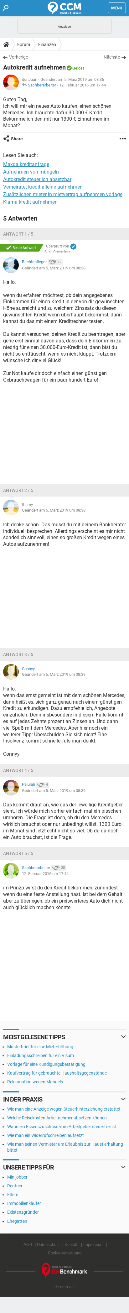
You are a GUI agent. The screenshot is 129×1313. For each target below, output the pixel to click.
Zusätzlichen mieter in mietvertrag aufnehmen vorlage (62, 194)
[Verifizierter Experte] (73, 246)
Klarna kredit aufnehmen (30, 202)
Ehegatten (17, 1221)
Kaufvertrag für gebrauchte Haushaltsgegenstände (57, 1073)
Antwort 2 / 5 (18, 490)
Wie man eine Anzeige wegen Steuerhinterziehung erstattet (64, 1109)
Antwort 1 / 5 (18, 234)
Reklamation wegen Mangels (35, 1081)
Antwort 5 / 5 (18, 853)
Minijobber (17, 1177)
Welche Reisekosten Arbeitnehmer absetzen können (57, 1117)
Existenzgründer (23, 1212)
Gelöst (78, 68)
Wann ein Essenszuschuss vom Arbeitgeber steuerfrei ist (61, 1126)
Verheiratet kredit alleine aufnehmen (43, 187)
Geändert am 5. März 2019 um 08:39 (53, 674)
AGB (27, 1244)
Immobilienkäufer (24, 1203)
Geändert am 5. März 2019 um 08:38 (53, 268)
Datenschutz (48, 1244)
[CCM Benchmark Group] (64, 1270)
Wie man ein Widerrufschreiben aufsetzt (45, 1135)
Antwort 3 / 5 (18, 654)
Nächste (112, 57)
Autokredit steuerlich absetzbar (37, 179)
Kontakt (71, 1244)
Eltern (12, 1194)
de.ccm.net (64, 1286)
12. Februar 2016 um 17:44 (82, 85)
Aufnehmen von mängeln (31, 172)
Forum (23, 44)
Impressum (93, 1244)
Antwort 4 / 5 (18, 770)
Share (17, 138)
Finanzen (47, 44)
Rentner (15, 1185)
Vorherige (18, 57)
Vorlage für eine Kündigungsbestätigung (46, 1064)
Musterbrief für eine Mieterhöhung (40, 1046)
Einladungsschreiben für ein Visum (40, 1055)
